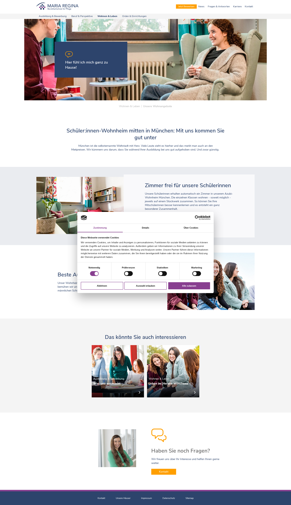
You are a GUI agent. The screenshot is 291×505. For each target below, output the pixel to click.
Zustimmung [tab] (100, 227)
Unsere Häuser (123, 498)
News (201, 6)
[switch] (128, 273)
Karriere (237, 6)
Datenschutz (168, 498)
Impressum (146, 498)
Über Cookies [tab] (191, 227)
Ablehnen (102, 285)
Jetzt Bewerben (186, 6)
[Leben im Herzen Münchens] (173, 371)
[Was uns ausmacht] (118, 371)
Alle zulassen (189, 285)
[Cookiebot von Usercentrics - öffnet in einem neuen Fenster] (197, 217)
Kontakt (249, 6)
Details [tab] (145, 227)
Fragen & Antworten (219, 6)
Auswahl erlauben (145, 285)
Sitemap (190, 498)
